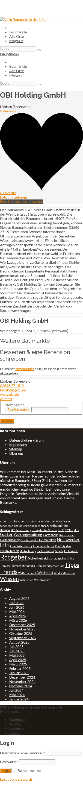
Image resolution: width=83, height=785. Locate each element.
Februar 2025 (20, 668)
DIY (61, 529)
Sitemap (15, 449)
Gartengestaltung (28, 534)
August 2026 (19, 598)
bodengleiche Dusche (44, 530)
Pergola (59, 551)
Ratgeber (13, 557)
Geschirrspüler (30, 540)
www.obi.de (9, 394)
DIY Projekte (72, 530)
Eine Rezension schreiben (21, 201)
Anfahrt (6, 398)
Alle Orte (16, 36)
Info (4, 545)
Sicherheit (35, 558)
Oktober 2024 (20, 686)
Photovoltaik (71, 551)
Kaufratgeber (63, 546)
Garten (6, 534)
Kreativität (7, 551)
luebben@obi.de (13, 390)
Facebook (17, 719)
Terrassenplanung (23, 566)
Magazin (16, 40)
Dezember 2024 (22, 677)
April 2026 (17, 616)
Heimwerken (47, 540)
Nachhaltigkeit (45, 551)
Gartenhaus (50, 535)
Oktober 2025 (20, 633)
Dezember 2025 (22, 624)
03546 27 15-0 (12, 385)
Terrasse (5, 565)
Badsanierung (22, 525)
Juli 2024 (16, 690)
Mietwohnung (28, 551)
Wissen (9, 578)
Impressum (18, 444)
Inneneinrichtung (43, 546)
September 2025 (22, 638)
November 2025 (22, 629)
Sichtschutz (50, 558)
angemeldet (24, 368)
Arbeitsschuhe (8, 521)
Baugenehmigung (42, 525)
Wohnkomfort (42, 579)
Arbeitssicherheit (45, 521)
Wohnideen (26, 579)
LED (16, 551)
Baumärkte (18, 32)
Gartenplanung (10, 540)
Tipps (72, 564)
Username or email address (22, 753)
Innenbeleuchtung (21, 546)
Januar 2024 (19, 699)
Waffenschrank (27, 572)
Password (9, 761)
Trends (9, 571)
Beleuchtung (23, 530)
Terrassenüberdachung (50, 565)
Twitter (15, 724)
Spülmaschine (66, 558)
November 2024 (22, 681)
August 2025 (19, 642)
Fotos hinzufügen (13, 197)
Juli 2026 (16, 602)
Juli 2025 (16, 646)
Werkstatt (45, 573)
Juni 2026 (16, 607)
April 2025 (17, 659)
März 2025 (18, 664)
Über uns (16, 453)
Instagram (17, 728)
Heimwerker (68, 539)
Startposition (14, 405)
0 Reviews (8, 111)
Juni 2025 (16, 651)
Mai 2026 (17, 611)
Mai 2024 (17, 694)
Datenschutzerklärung (26, 440)
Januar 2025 (19, 673)
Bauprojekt (7, 530)
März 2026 (18, 620)
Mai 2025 (17, 655)
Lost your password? (16, 779)
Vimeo (14, 732)
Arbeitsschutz (26, 521)
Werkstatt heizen (64, 572)
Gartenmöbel (66, 534)
